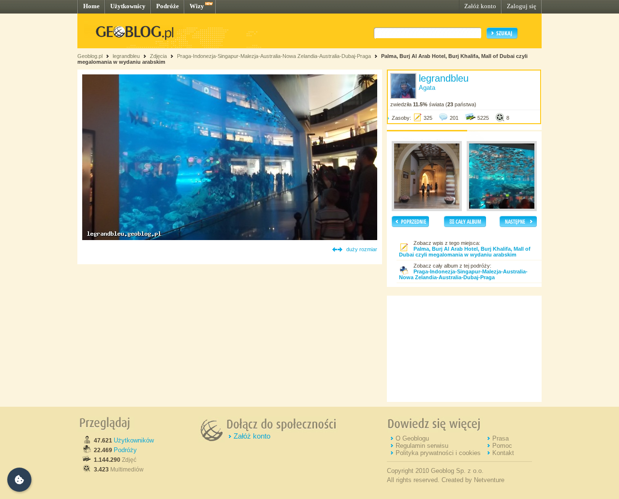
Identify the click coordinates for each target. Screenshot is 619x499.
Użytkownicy (128, 6)
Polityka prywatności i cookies (438, 452)
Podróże (167, 6)
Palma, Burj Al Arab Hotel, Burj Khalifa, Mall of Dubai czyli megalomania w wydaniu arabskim (465, 251)
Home (91, 6)
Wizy (197, 6)
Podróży (125, 450)
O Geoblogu (412, 438)
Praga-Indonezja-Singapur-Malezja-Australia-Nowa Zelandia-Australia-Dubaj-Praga (274, 56)
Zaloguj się (521, 6)
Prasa (500, 438)
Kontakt (503, 452)
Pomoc (502, 445)
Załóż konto (480, 6)
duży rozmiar (361, 249)
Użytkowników (134, 440)
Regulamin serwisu (422, 445)
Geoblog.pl (90, 56)
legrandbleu (126, 56)
